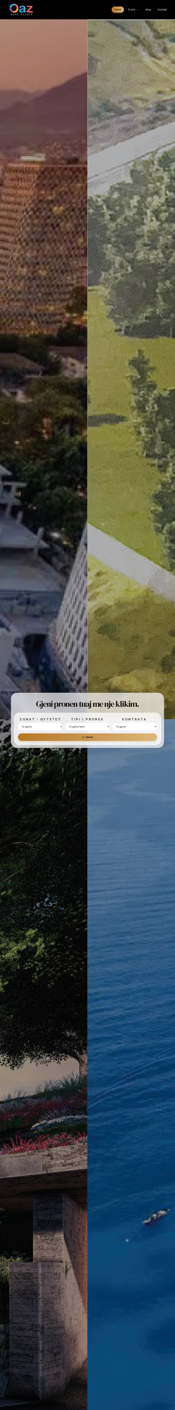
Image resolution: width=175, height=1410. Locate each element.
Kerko (89, 737)
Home (117, 9)
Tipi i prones (87, 719)
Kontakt (162, 9)
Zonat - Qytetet (40, 719)
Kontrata (134, 719)
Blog (148, 9)
